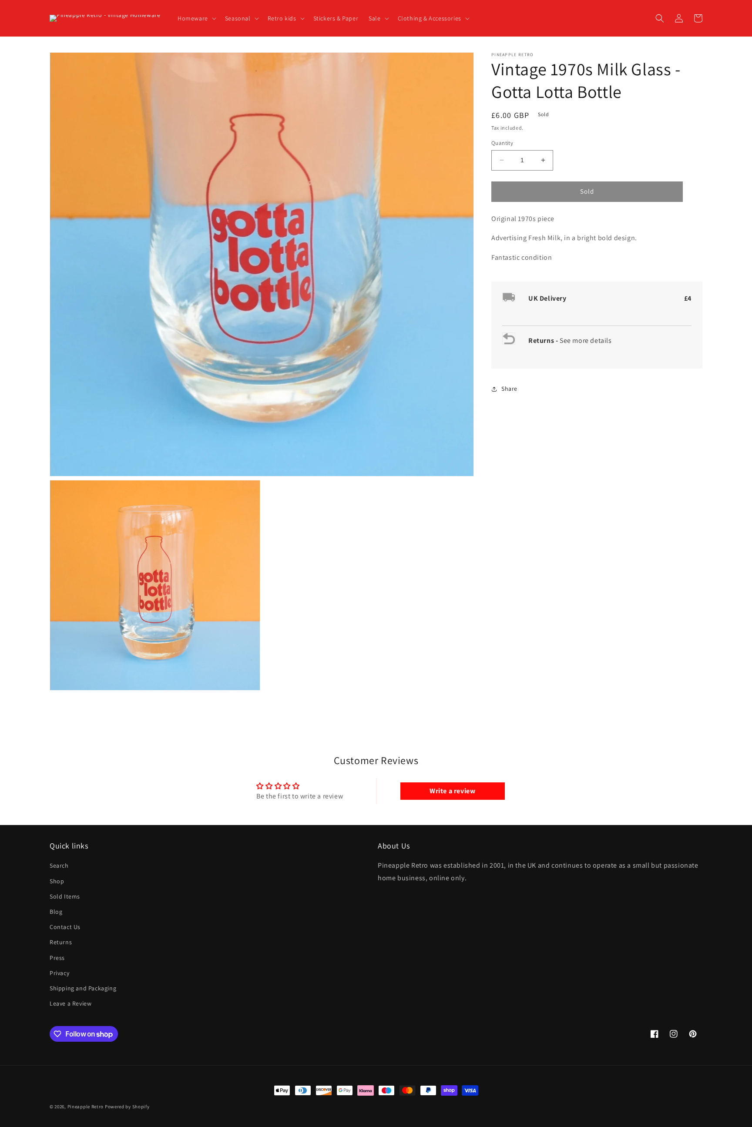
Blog (56, 912)
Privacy (59, 973)
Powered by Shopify (127, 1107)
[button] (196, 18)
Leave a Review (70, 1003)
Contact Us (65, 927)
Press (57, 958)
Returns (61, 942)
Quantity (502, 143)
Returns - (544, 340)
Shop (57, 881)
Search (59, 865)
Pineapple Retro (85, 1107)
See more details (586, 340)
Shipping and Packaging (83, 988)
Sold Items (65, 896)
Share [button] (509, 388)
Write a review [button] (452, 790)
